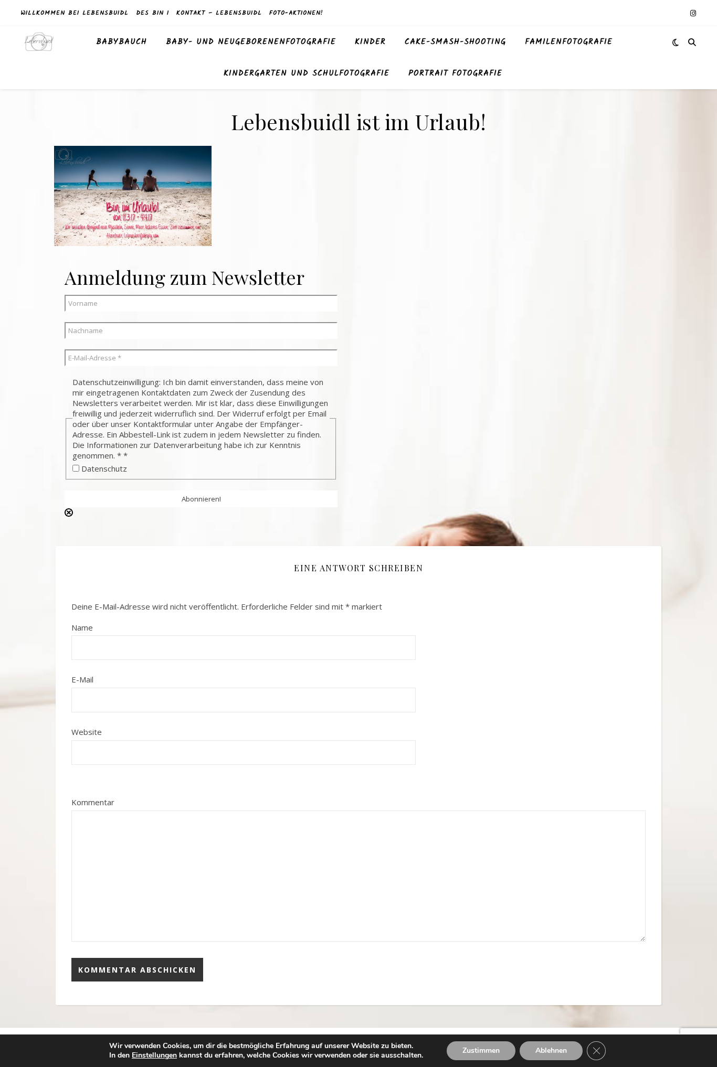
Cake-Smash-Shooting (455, 42)
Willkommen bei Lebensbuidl (75, 13)
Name (82, 627)
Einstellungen (154, 1055)
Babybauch (121, 42)
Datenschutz (103, 468)
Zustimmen (481, 1050)
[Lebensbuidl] (39, 42)
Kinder (370, 42)
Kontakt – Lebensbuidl (219, 13)
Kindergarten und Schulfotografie (306, 73)
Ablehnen (551, 1050)
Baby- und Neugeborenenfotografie (251, 42)
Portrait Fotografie (455, 73)
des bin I (152, 13)
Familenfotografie (569, 42)
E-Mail (82, 679)
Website (86, 732)
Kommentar (92, 802)
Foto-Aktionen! (296, 13)
